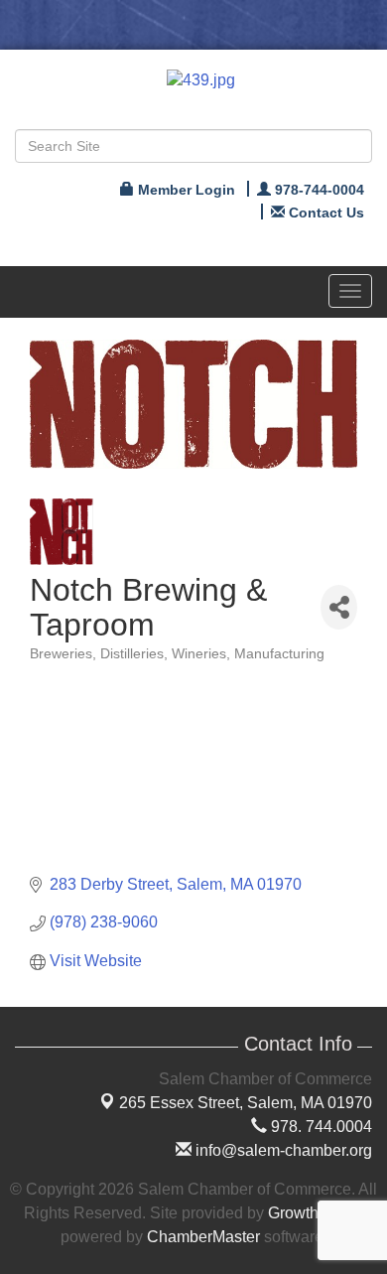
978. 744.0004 (319, 1126)
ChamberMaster (203, 1236)
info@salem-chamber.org (282, 1150)
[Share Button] (339, 607)
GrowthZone (311, 1212)
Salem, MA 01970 (245, 1102)
